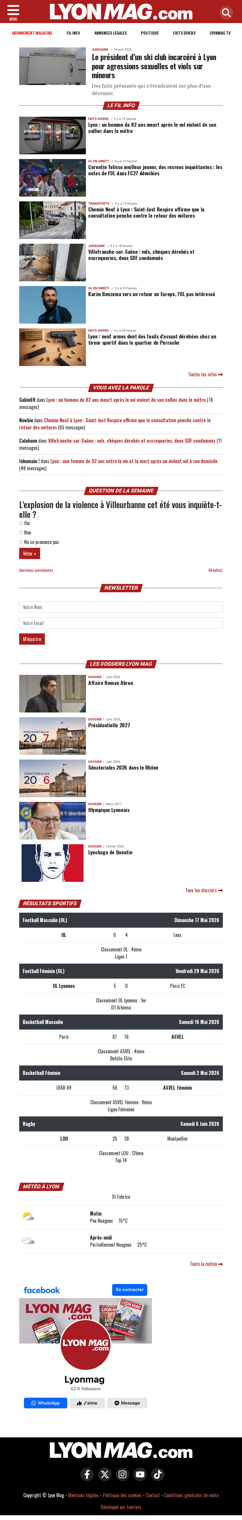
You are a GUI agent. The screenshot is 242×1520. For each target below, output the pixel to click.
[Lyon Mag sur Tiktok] (156, 1478)
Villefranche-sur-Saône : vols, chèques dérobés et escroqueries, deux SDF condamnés (141, 254)
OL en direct (98, 161)
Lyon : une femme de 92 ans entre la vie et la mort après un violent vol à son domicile (134, 461)
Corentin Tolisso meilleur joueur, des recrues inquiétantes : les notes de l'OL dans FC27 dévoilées (155, 170)
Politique (150, 33)
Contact (153, 1495)
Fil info (73, 33)
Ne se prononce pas (41, 541)
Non (27, 532)
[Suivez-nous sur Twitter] (103, 1478)
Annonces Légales (110, 33)
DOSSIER (95, 677)
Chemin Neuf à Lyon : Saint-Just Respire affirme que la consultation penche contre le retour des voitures (146, 212)
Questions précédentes (36, 570)
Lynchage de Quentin (110, 852)
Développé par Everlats (121, 1507)
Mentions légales (83, 1495)
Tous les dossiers (201, 890)
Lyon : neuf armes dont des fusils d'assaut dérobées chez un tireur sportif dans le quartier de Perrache (152, 339)
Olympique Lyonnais (109, 809)
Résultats (216, 570)
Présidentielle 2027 (109, 725)
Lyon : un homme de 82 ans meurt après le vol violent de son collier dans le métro (152, 127)
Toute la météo (204, 1263)
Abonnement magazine (32, 33)
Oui (26, 523)
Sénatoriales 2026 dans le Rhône (123, 767)
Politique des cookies (122, 1495)
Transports (98, 204)
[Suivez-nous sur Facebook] (85, 1347)
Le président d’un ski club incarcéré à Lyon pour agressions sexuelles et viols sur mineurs (154, 65)
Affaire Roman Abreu (110, 682)
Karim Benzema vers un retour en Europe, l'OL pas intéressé (151, 294)
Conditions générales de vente (191, 1495)
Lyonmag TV (220, 33)
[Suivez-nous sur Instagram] (121, 1478)
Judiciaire (100, 50)
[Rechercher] (225, 13)
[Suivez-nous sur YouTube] (138, 1478)
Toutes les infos (203, 374)
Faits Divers (184, 33)
